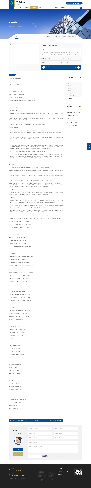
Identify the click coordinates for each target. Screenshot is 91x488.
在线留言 (56, 7)
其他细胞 (69, 90)
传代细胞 (69, 85)
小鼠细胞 (69, 92)
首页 (20, 7)
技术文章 (48, 7)
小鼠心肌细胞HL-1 (56, 420)
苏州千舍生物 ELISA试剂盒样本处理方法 (74, 122)
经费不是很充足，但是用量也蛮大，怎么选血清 (74, 125)
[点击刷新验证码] (44, 456)
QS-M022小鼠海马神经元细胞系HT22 (22, 420)
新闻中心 (41, 7)
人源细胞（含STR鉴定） (72, 95)
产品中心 (34, 7)
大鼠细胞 (69, 93)
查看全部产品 (69, 98)
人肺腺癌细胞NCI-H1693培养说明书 (73, 115)
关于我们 (27, 7)
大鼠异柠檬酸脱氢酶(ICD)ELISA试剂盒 (74, 118)
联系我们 (63, 7)
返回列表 (36, 420)
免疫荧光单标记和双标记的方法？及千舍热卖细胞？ (74, 112)
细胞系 (60, 36)
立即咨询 (74, 67)
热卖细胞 (64, 36)
